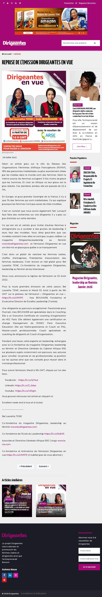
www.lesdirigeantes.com (15, 244)
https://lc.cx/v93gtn (25, 391)
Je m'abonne (89, 567)
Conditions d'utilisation (33, 593)
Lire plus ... (82, 146)
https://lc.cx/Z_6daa (25, 385)
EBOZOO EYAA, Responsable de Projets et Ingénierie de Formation (90, 179)
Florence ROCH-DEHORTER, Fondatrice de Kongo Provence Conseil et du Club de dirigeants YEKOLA (50, 510)
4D (76, 3)
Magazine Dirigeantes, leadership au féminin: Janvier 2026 (85, 282)
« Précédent (25, 466)
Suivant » (44, 466)
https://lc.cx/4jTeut (28, 380)
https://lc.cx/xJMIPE (12, 298)
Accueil (8, 54)
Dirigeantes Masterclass (87, 3)
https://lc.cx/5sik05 (54, 434)
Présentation (69, 3)
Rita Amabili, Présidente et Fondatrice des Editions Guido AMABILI (90, 206)
